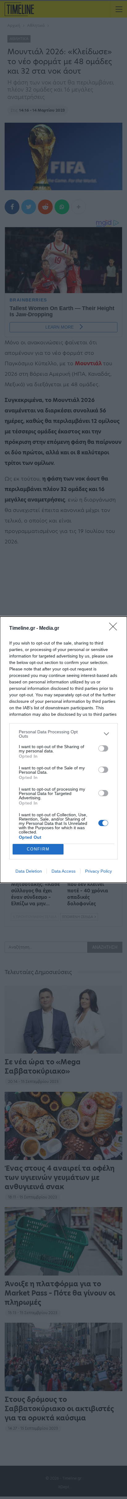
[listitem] (63, 734)
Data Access (63, 871)
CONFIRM (38, 849)
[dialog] (63, 749)
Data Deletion (28, 871)
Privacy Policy (98, 871)
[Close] (115, 628)
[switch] (103, 748)
